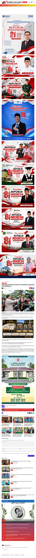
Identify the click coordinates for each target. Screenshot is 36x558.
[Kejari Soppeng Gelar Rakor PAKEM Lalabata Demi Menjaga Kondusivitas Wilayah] (7, 420)
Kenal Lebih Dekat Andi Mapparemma (12, 531)
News (6, 283)
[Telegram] (31, 413)
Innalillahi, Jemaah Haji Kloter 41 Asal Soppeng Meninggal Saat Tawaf (18, 524)
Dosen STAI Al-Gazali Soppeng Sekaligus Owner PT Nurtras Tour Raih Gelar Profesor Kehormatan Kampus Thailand (29, 435)
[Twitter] (30, 413)
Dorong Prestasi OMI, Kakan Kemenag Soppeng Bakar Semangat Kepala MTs (28, 424)
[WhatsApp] (33, 413)
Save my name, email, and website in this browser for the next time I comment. (16, 453)
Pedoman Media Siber (5, 554)
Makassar (7, 405)
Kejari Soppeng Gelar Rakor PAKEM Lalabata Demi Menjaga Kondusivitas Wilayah (6, 424)
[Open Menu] (31, 2)
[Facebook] (28, 413)
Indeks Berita (16, 554)
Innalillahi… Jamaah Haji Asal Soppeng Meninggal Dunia (15, 538)
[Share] (33, 288)
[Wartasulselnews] (14, 2)
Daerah (3, 432)
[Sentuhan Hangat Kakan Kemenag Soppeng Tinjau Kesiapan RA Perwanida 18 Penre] (7, 430)
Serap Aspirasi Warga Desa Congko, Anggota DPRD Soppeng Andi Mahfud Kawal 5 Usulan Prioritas (18, 424)
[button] (29, 2)
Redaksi (11, 554)
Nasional (3, 283)
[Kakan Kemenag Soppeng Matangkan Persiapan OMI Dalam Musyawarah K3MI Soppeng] (18, 430)
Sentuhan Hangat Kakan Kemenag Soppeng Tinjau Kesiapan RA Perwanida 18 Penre (6, 435)
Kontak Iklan (22, 554)
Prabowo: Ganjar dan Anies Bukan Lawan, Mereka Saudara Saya (17, 527)
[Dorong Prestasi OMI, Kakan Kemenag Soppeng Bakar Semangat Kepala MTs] (29, 420)
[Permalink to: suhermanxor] (3, 288)
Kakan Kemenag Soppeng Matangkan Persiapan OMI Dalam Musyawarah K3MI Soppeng (17, 435)
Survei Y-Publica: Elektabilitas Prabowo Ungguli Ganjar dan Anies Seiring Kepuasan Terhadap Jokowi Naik (18, 535)
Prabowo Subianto (13, 405)
